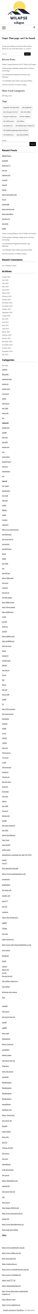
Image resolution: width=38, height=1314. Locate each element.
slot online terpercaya (10, 981)
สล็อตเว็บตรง (6, 156)
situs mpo (5, 1033)
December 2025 (7, 303)
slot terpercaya (8, 126)
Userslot (4, 520)
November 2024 (7, 345)
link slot (4, 690)
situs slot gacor (6, 646)
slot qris (5, 934)
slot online (6, 987)
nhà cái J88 (5, 694)
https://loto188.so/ (7, 214)
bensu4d (4, 724)
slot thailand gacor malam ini (25, 126)
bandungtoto (6, 471)
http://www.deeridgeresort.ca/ (13, 1224)
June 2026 (5, 283)
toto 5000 (5, 408)
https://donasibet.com (10, 1181)
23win (4, 733)
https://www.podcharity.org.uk (13, 1248)
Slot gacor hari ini (7, 714)
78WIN (4, 738)
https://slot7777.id (8, 1280)
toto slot (4, 170)
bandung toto (7, 1110)
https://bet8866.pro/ (8, 641)
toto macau (6, 950)
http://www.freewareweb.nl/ (12, 1213)
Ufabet (4, 928)
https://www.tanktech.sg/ (11, 1305)
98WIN (4, 665)
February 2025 (6, 335)
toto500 (4, 622)
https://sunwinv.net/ (8, 209)
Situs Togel (5, 840)
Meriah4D (5, 374)
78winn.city (6, 777)
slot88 (4, 229)
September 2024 (7, 351)
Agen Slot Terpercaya (10, 917)
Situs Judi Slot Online (10, 1230)
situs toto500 (6, 845)
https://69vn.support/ (8, 709)
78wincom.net (6, 767)
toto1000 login (6, 534)
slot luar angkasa (25, 116)
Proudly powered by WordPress (13, 1310)
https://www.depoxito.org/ (10, 530)
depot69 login (6, 462)
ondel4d (4, 369)
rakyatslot (5, 224)
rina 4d (4, 481)
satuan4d (5, 1077)
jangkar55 (5, 525)
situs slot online (26, 112)
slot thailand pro (8, 135)
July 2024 (5, 354)
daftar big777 (6, 165)
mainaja (4, 966)
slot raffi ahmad (7, 597)
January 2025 (6, 338)
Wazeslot (5, 1066)
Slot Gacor (6, 1203)
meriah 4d (5, 384)
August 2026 (6, 277)
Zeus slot (5, 1137)
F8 (3, 704)
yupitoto (5, 912)
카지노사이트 (7, 1148)
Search (4, 140)
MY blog (5, 96)
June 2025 (5, 322)
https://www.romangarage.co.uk (14, 874)
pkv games (5, 486)
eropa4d (4, 180)
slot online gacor (8, 121)
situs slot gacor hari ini (10, 112)
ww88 (4, 762)
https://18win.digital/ (8, 607)
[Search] (34, 27)
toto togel (5, 496)
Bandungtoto (6, 1082)
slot (3, 418)
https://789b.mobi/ (8, 578)
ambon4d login (7, 379)
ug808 (4, 923)
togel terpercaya (8, 939)
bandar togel (6, 389)
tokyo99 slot (6, 573)
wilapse (19, 22)
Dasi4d (4, 1126)
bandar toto (5, 447)
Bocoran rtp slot (7, 976)
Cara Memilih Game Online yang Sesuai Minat (17, 81)
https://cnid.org (7, 1044)
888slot (4, 510)
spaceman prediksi (22, 135)
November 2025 (7, 306)
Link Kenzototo (8, 1170)
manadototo (6, 1104)
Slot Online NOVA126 (10, 1208)
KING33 (5, 627)
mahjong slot (6, 175)
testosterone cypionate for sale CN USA (17, 855)
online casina (6, 850)
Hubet (4, 554)
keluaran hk (6, 816)
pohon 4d (5, 1219)
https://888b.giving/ (8, 602)
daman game (6, 1055)
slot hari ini (5, 593)
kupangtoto (6, 1039)
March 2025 (6, 332)
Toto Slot (5, 796)
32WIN (4, 631)
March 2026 (6, 293)
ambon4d (5, 423)
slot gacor (5, 583)
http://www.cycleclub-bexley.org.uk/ (15, 1269)
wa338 (4, 973)
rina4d (4, 399)
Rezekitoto (5, 719)
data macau (5, 403)
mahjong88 (5, 204)
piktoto (4, 801)
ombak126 (6, 1186)
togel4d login (6, 660)
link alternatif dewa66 (10, 868)
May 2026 (5, 286)
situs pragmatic (27, 107)
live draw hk (6, 890)
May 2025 (5, 325)
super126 (5, 787)
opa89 (4, 505)
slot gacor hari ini (7, 539)
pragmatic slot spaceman (11, 107)
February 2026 (6, 296)
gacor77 (4, 863)
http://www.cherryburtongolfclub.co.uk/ (16, 945)
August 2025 (6, 316)
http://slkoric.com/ (9, 1299)
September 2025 (7, 312)
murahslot (5, 1050)
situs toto (5, 437)
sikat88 (4, 432)
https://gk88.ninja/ (7, 612)
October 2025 (6, 309)
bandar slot (6, 896)
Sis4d (4, 961)
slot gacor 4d (7, 1121)
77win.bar (5, 758)
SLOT (4, 199)
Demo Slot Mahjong (8, 835)
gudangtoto (6, 885)
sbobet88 (5, 161)
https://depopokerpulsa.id (11, 1286)
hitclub (4, 190)
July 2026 (5, 280)
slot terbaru (20, 121)
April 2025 (5, 328)
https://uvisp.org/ (8, 1115)
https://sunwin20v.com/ (9, 195)
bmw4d (4, 185)
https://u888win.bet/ (8, 636)
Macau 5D (5, 970)
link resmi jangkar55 (8, 825)
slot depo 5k (6, 219)
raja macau (5, 394)
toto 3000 (5, 563)
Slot (3, 998)
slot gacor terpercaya (10, 116)
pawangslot (5, 544)
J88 (3, 680)
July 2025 (5, 319)
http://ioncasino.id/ (9, 1259)
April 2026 (5, 290)
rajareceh (5, 588)
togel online (6, 457)
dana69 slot (5, 428)
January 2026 (6, 299)
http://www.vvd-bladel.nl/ (11, 1275)
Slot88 (4, 699)
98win (4, 685)
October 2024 (6, 348)
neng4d (4, 1006)
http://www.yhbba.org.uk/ (11, 1253)
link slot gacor (6, 782)
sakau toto (5, 413)
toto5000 (5, 442)
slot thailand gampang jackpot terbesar (15, 130)
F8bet (4, 1235)
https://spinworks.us (9, 1264)
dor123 (4, 907)
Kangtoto (5, 956)
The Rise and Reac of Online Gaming (14, 85)
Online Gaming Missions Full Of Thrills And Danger (19, 64)
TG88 (4, 617)
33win (4, 675)
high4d (4, 860)
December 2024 (7, 341)
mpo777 (5, 901)
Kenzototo (5, 791)
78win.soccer (6, 753)
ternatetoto (6, 879)
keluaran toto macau (9, 992)
